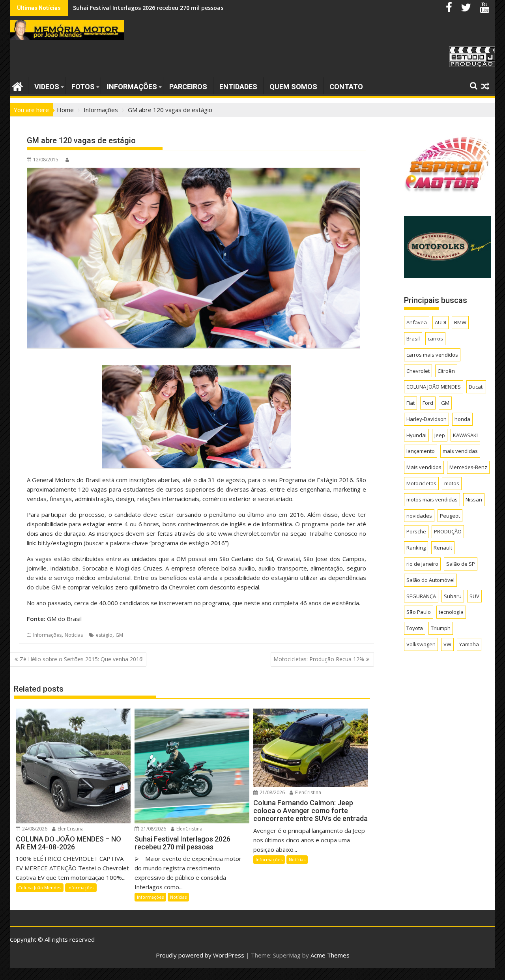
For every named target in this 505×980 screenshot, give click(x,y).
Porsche (416, 531)
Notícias (74, 635)
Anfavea (416, 322)
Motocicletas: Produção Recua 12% (318, 659)
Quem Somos (293, 86)
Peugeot (450, 515)
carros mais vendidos (432, 354)
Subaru (453, 596)
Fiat (410, 402)
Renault (443, 547)
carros (435, 338)
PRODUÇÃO (448, 531)
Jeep (439, 435)
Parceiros (188, 86)
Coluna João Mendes (39, 887)
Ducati (476, 386)
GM (119, 635)
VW (447, 644)
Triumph (441, 628)
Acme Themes (330, 955)
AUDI (440, 322)
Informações (132, 86)
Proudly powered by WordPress (200, 955)
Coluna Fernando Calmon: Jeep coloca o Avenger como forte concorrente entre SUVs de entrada (205, 7)
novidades (419, 515)
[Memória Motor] (17, 85)
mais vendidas (460, 450)
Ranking (416, 547)
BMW (460, 322)
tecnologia (451, 611)
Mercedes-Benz (468, 467)
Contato (346, 86)
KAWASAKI (465, 435)
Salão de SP (460, 563)
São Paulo (418, 611)
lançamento (420, 450)
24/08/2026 (34, 828)
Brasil (413, 338)
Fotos (83, 86)
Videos (46, 86)
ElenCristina (70, 828)
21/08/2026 (153, 828)
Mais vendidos (423, 467)
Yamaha (469, 644)
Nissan (474, 499)
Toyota (414, 628)
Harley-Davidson (426, 419)
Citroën (446, 370)
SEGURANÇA (421, 596)
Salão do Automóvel (430, 580)
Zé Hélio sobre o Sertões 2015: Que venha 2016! (82, 659)
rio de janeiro (422, 563)
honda (462, 419)
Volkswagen (421, 644)
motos (451, 483)
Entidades (238, 86)
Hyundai (416, 435)
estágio (104, 635)
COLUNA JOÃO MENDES (433, 386)
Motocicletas (421, 483)
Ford (428, 402)
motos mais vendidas (432, 499)
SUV (474, 596)
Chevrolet (418, 370)
